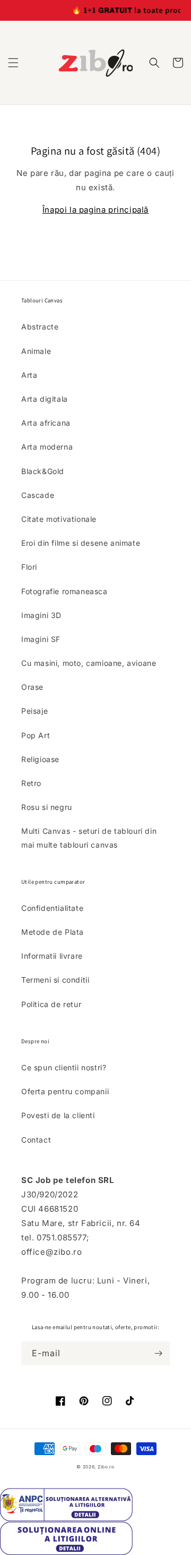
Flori (29, 566)
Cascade (37, 495)
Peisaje (34, 710)
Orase (32, 686)
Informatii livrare (52, 955)
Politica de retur (51, 1004)
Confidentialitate (52, 907)
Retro (31, 783)
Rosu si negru (46, 807)
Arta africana (46, 422)
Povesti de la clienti (58, 1115)
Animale (36, 351)
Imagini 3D (41, 615)
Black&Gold (42, 471)
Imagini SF (40, 639)
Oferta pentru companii (65, 1091)
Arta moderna (47, 446)
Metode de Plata (52, 931)
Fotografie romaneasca (64, 591)
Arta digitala (44, 398)
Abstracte (39, 326)
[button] (13, 62)
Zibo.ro (106, 1466)
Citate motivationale (59, 518)
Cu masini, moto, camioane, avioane (88, 662)
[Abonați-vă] (158, 1353)
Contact (36, 1139)
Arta (29, 374)
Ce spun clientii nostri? (63, 1067)
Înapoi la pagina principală (95, 210)
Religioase (40, 759)
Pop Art (35, 735)
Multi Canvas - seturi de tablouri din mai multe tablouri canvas (89, 837)
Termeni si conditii (55, 979)
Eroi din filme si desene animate (80, 542)
